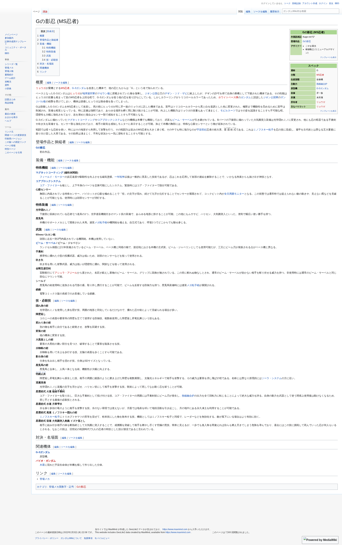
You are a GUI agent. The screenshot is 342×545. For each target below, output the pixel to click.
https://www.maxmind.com (174, 529)
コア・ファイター (50, 185)
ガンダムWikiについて (71, 538)
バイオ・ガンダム (46, 460)
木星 (42, 464)
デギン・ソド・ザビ (176, 93)
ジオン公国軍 (270, 97)
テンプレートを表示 (328, 57)
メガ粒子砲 (101, 222)
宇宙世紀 (202, 129)
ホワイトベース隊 (228, 97)
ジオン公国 (151, 93)
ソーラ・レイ (41, 372)
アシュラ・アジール (66, 272)
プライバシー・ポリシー (46, 538)
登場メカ (45, 478)
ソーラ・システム (272, 378)
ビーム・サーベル (182, 119)
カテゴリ (42, 486)
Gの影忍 (307, 41)
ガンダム (246, 97)
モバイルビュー (102, 538)
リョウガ (321, 102)
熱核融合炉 (322, 84)
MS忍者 (320, 75)
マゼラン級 (103, 93)
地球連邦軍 (88, 93)
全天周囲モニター (234, 193)
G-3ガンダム (323, 88)
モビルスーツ (227, 110)
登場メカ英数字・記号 (61, 486)
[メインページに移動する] (15, 14)
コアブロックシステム (109, 119)
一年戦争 (120, 176)
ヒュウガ (75, 93)
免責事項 (88, 538)
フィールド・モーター (52, 176)
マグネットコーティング (81, 119)
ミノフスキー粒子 (263, 129)
